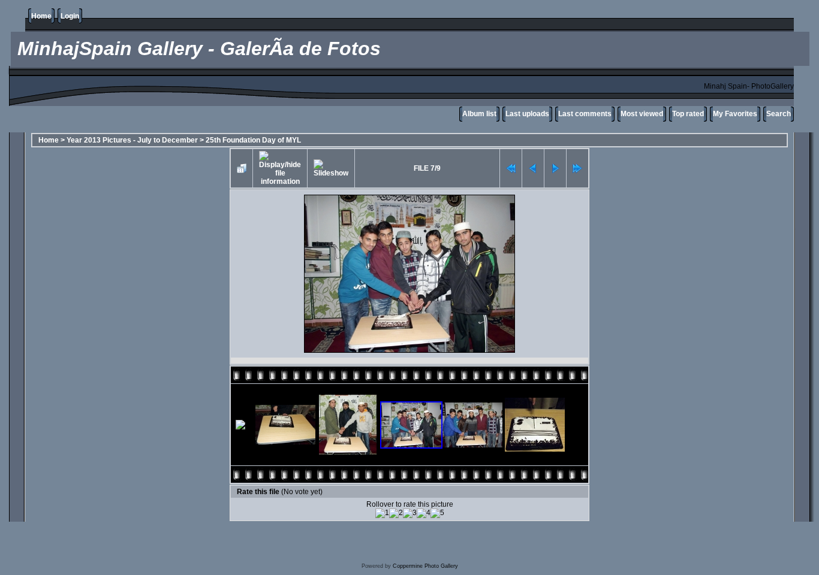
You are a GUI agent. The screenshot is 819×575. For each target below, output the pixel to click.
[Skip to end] (577, 168)
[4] (423, 513)
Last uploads (527, 114)
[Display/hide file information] (280, 168)
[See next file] (555, 168)
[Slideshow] (331, 168)
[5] (437, 513)
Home (41, 16)
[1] (382, 513)
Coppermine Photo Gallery (425, 566)
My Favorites (735, 114)
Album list (479, 114)
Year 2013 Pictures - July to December (132, 140)
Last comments (585, 114)
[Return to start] (511, 168)
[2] (396, 513)
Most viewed (642, 114)
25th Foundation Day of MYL (253, 140)
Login (70, 16)
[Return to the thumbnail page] (241, 168)
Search (778, 114)
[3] (410, 513)
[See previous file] (533, 168)
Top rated (688, 114)
